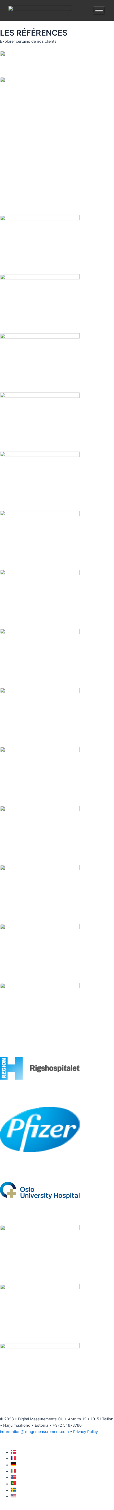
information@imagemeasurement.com (34, 1431)
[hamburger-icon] (99, 10)
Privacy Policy (85, 1431)
